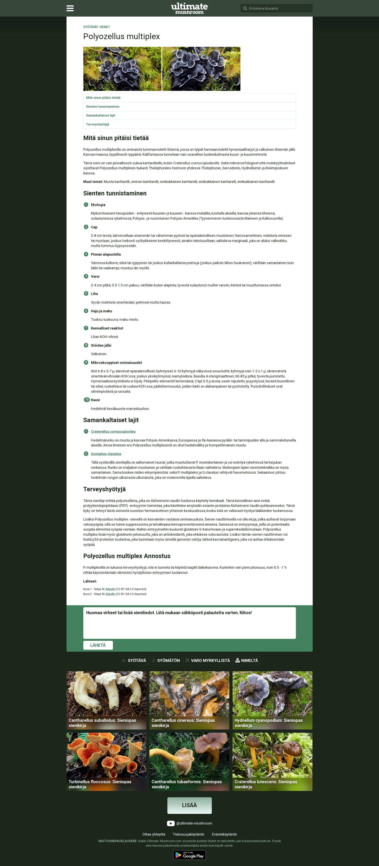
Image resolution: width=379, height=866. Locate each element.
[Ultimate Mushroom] (189, 8)
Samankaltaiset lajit (100, 115)
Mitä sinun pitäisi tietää (103, 98)
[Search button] (245, 8)
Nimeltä (249, 660)
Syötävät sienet (96, 27)
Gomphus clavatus (106, 454)
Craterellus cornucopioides (113, 431)
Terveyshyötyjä (97, 124)
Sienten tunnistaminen (102, 106)
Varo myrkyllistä (210, 660)
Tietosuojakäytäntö (188, 834)
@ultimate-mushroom (193, 823)
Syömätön (168, 660)
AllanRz (110, 589)
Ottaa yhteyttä (153, 834)
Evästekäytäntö (224, 834)
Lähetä (98, 645)
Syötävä (137, 660)
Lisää (189, 805)
